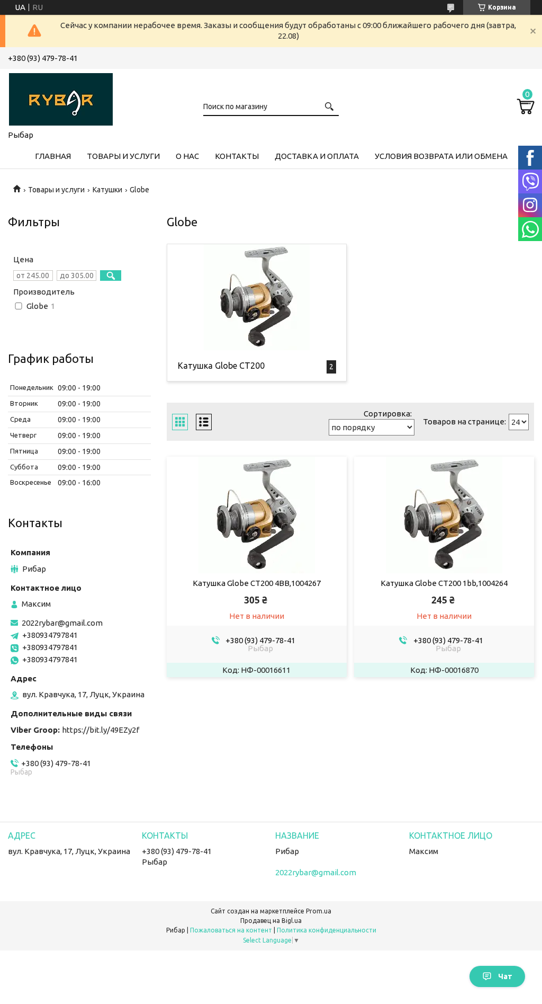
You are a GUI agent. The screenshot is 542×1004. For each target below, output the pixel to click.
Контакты (237, 156)
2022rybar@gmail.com (62, 622)
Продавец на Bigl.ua (271, 920)
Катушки (107, 189)
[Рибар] (61, 97)
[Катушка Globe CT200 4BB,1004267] (257, 515)
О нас (187, 156)
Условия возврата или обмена (441, 156)
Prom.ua (318, 911)
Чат (505, 976)
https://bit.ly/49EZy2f (100, 729)
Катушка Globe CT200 (221, 365)
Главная (53, 156)
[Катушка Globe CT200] (256, 297)
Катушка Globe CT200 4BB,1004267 (257, 583)
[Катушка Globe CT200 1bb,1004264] (444, 515)
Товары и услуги (123, 156)
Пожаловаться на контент (231, 930)
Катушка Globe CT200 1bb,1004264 (444, 583)
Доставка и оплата (317, 156)
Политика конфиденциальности (326, 930)
